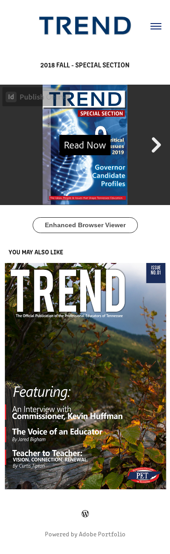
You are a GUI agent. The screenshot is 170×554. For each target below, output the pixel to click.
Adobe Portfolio (102, 534)
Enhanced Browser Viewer (85, 225)
